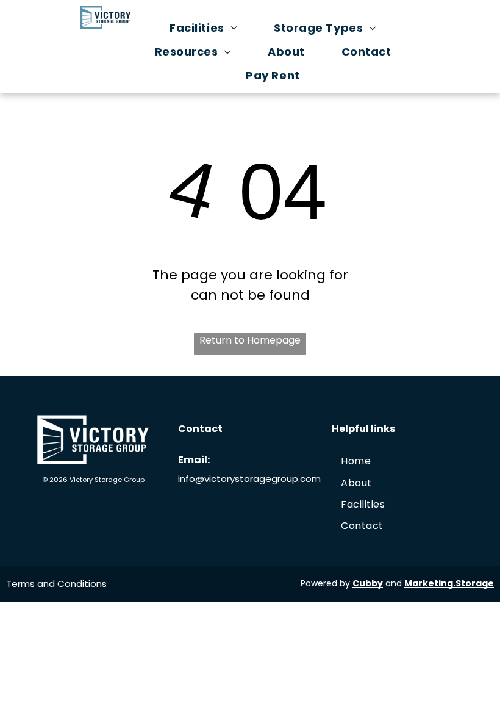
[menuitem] (209, 28)
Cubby (367, 583)
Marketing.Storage (449, 583)
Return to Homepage (250, 340)
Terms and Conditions (56, 583)
